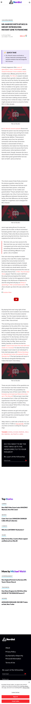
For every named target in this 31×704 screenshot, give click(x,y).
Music (4, 535)
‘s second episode (12, 128)
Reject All (15, 696)
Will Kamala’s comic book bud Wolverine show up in (15, 394)
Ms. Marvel (13, 76)
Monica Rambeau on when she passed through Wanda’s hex (15, 354)
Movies (4, 598)
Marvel (22, 432)
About (7, 648)
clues (11, 69)
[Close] (29, 682)
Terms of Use (10, 662)
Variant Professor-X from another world (14, 71)
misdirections (17, 69)
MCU (27, 432)
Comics (4, 526)
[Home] (8, 640)
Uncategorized (7, 20)
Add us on (22, 36)
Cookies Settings (15, 692)
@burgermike (19, 423)
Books (4, 515)
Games (4, 503)
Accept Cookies (15, 701)
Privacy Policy (10, 652)
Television (5, 587)
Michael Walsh (7, 35)
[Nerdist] (15, 2)
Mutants (14, 434)
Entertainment (7, 576)
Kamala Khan (13, 432)
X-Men (20, 434)
